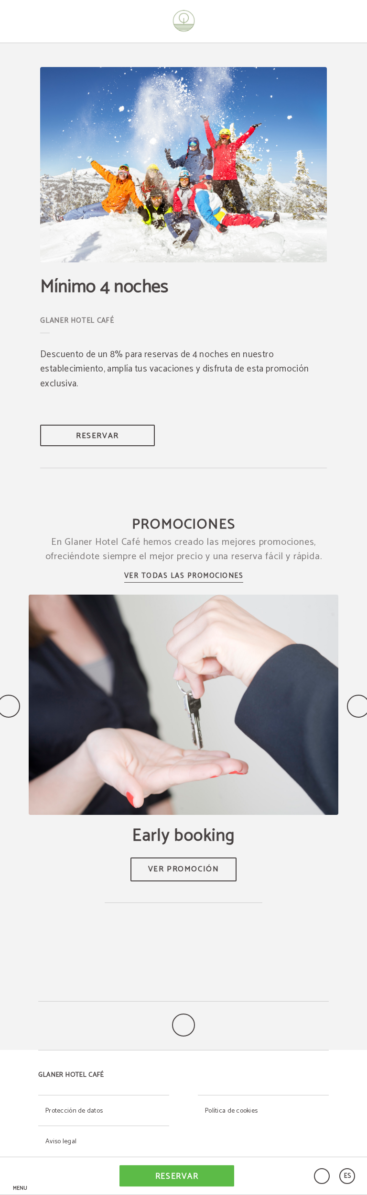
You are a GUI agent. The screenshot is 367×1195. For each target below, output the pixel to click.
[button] (20, 1176)
